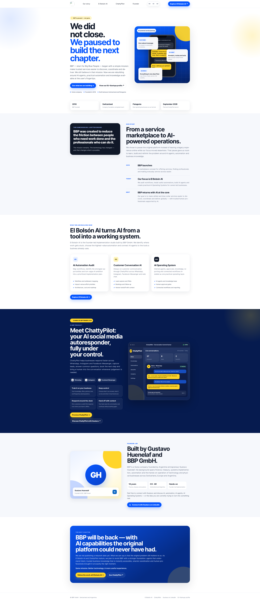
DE (157, 3)
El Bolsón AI (102, 4)
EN (149, 3)
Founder (136, 4)
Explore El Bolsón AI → (81, 297)
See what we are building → (83, 86)
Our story (86, 4)
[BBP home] (72, 4)
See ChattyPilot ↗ (116, 575)
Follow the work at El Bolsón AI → (91, 575)
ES (153, 3)
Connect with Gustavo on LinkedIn (145, 505)
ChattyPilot (120, 4)
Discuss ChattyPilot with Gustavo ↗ (86, 421)
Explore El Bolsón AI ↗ (179, 4)
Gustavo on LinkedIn (169, 597)
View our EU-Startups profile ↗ (111, 86)
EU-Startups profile (184, 597)
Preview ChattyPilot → (81, 415)
